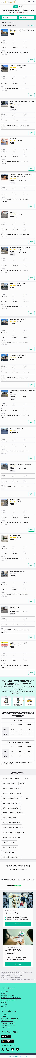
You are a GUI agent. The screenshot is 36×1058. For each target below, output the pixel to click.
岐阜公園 (22, 783)
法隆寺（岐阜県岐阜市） (9, 783)
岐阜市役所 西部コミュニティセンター (13, 832)
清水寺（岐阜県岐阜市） (9, 842)
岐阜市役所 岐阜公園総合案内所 (11, 788)
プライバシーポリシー (7, 1021)
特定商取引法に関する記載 (8, 1023)
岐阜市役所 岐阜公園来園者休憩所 (12, 793)
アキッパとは (4, 991)
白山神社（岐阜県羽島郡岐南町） (11, 803)
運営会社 (3, 1002)
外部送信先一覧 (5, 1027)
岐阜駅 (26, 778)
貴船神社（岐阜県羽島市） (10, 847)
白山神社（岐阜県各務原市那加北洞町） (13, 827)
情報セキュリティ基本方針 (8, 1025)
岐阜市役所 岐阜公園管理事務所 (11, 798)
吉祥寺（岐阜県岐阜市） (9, 852)
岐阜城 (26, 798)
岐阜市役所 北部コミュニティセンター (13, 813)
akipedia (3, 1006)
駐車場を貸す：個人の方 (7, 996)
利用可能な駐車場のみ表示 (10, 25)
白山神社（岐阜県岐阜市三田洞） (11, 837)
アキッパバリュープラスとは (8, 1000)
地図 (20, 6)
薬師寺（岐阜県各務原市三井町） (11, 823)
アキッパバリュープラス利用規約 (10, 1019)
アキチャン (4, 1004)
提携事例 (3, 994)
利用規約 (3, 1017)
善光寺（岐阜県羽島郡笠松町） (11, 808)
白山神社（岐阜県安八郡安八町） (11, 857)
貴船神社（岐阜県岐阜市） (10, 818)
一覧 (15, 6)
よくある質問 (4, 1014)
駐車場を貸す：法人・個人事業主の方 (11, 998)
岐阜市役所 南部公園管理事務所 (11, 778)
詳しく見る (18, 924)
